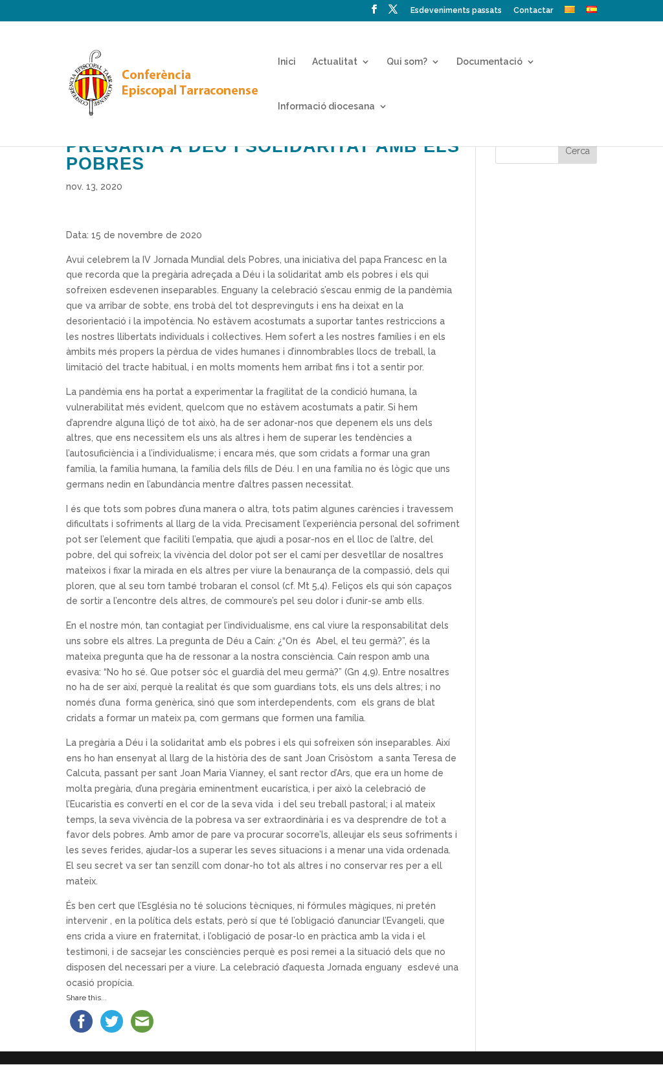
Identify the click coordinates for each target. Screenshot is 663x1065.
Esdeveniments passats (456, 10)
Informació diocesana (326, 106)
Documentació (489, 62)
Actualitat (334, 62)
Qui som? (407, 62)
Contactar (533, 10)
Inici (287, 62)
